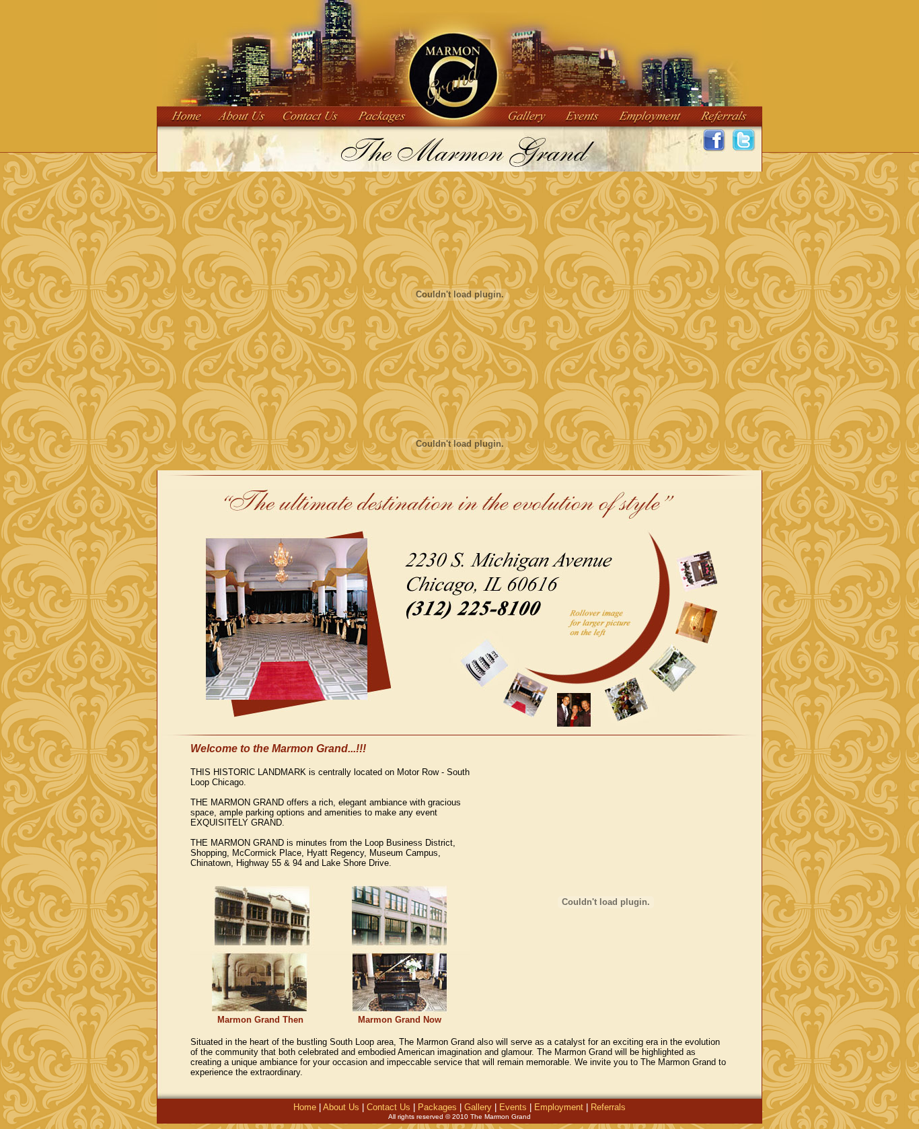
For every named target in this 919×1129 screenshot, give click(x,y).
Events (514, 1107)
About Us (341, 1107)
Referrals (608, 1107)
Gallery (478, 1107)
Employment (560, 1107)
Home (304, 1107)
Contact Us (388, 1107)
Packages (437, 1107)
